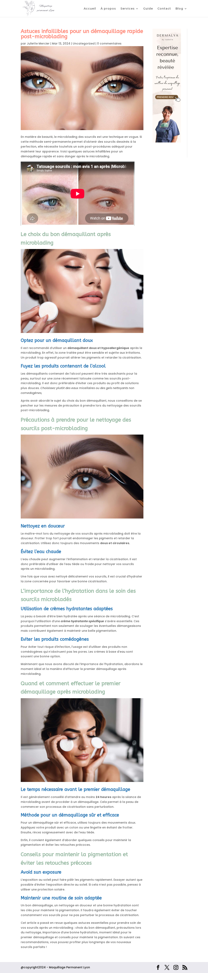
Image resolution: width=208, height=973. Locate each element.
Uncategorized (84, 43)
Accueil (90, 8)
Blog (179, 8)
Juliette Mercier (38, 43)
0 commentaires (109, 43)
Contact (164, 8)
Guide (148, 8)
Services (127, 8)
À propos (108, 8)
